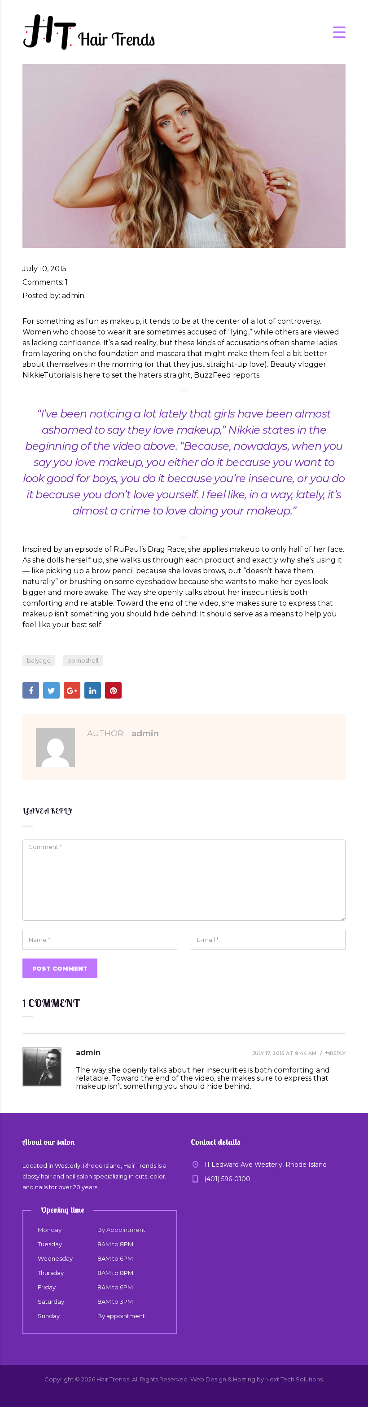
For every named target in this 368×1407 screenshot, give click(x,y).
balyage (39, 660)
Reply (338, 1053)
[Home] (89, 31)
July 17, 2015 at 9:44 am (284, 1053)
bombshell (82, 660)
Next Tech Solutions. (294, 1379)
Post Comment (60, 968)
